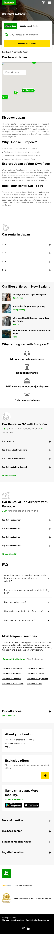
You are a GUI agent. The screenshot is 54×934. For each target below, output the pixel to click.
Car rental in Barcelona (12, 668)
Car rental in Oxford (35, 673)
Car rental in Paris (34, 684)
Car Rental (6, 52)
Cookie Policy (32, 920)
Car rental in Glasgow (11, 679)
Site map (5, 920)
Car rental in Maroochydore (13, 684)
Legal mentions (17, 920)
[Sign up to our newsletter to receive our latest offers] (45, 775)
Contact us (44, 920)
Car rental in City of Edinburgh (38, 679)
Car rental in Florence (11, 673)
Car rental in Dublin (35, 668)
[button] (16, 92)
